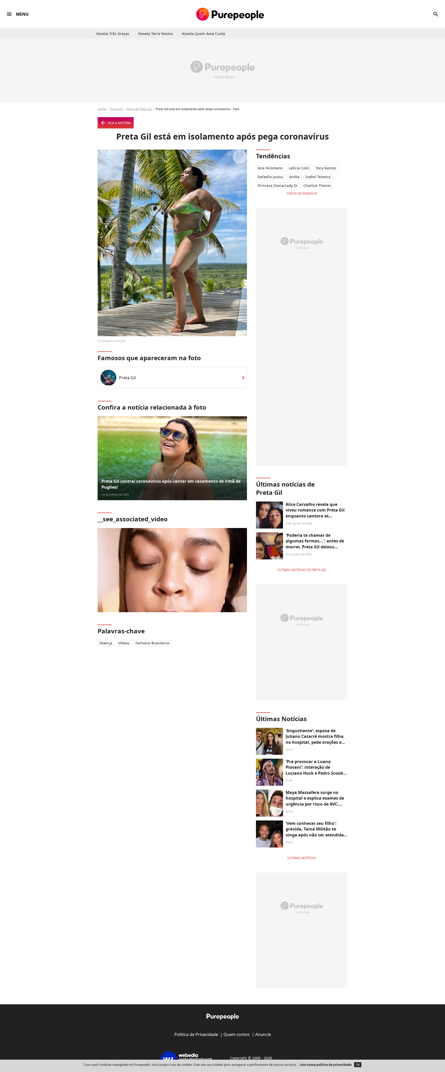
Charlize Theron (317, 185)
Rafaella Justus (270, 176)
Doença (105, 643)
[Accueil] (230, 14)
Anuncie (263, 1034)
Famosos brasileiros (152, 643)
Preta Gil (116, 109)
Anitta (294, 176)
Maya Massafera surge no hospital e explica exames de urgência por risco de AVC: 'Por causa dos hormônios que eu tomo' (316, 804)
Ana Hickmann (270, 168)
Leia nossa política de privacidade (325, 1064)
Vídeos (124, 643)
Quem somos (237, 1034)
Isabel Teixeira (317, 176)
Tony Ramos (325, 168)
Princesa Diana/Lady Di (277, 185)
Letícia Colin (299, 168)
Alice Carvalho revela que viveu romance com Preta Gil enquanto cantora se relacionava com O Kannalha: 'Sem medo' (316, 516)
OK (358, 1064)
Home (102, 109)
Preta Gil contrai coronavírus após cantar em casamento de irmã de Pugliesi (171, 484)
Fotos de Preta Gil (139, 109)
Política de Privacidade (196, 1034)
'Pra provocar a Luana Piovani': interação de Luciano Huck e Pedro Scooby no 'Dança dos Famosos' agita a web (316, 773)
